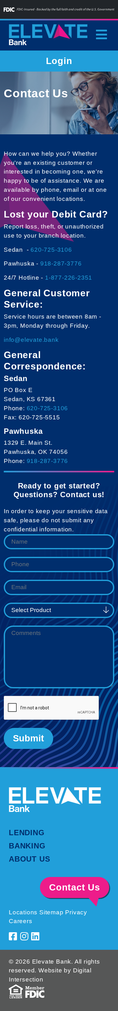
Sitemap (51, 912)
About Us (29, 859)
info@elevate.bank (31, 339)
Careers (20, 921)
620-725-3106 (51, 249)
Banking (27, 846)
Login (59, 61)
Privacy (76, 912)
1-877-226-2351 (68, 277)
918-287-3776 (61, 263)
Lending (27, 832)
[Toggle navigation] (101, 34)
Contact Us (74, 887)
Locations (23, 912)
